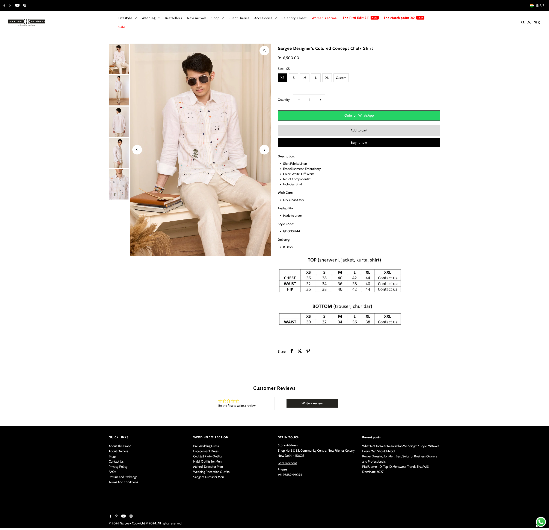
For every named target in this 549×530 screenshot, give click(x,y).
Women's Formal (325, 18)
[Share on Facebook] (292, 352)
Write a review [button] (312, 403)
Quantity (284, 100)
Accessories (263, 18)
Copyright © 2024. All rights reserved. (157, 523)
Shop (215, 18)
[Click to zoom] (264, 50)
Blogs (112, 456)
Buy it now (359, 143)
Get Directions (287, 463)
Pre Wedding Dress (206, 446)
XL (327, 78)
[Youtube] (17, 5)
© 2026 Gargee (119, 523)
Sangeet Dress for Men (208, 477)
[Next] (264, 150)
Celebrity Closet (294, 18)
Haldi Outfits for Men (207, 461)
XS (282, 78)
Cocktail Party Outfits (207, 456)
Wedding (149, 18)
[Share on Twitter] (299, 352)
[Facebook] (3, 5)
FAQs (112, 472)
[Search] (523, 22)
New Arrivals (197, 18)
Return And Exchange (123, 477)
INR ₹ (540, 6)
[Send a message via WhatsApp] (541, 522)
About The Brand (120, 446)
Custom (341, 78)
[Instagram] (24, 5)
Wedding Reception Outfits (211, 472)
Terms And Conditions (123, 482)
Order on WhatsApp (359, 115)
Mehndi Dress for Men (208, 467)
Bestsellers (173, 18)
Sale (121, 27)
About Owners (118, 451)
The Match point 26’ (399, 18)
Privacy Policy (118, 467)
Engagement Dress (206, 451)
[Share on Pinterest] (308, 352)
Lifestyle (125, 18)
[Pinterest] (9, 5)
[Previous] (137, 150)
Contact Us (116, 461)
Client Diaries (239, 18)
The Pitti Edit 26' (356, 18)
